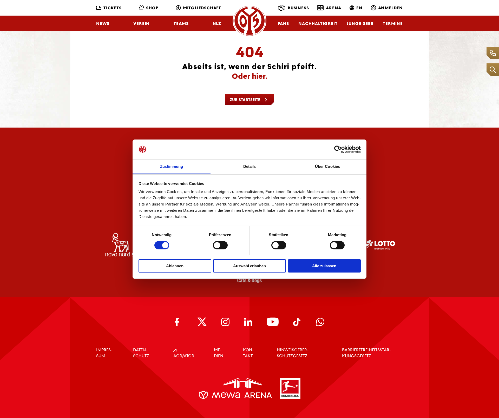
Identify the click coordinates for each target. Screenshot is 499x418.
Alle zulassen (324, 266)
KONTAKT (248, 353)
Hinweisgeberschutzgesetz (292, 353)
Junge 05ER (360, 23)
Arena (333, 8)
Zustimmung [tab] (171, 166)
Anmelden (390, 8)
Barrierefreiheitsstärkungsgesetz (366, 353)
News (102, 23)
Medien (218, 353)
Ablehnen (174, 266)
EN (359, 8)
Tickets (112, 8)
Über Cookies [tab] (327, 166)
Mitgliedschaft (202, 8)
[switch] (220, 245)
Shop (152, 8)
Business (298, 8)
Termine (393, 23)
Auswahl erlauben (249, 266)
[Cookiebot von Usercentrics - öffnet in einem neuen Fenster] (338, 149)
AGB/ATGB (183, 356)
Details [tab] (249, 166)
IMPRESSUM (104, 353)
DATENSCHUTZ (141, 353)
